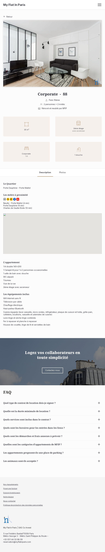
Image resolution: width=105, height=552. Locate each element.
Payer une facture (10, 489)
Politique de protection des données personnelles (23, 505)
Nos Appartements (10, 484)
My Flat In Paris (14, 5)
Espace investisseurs (11, 493)
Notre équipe (8, 497)
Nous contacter (9, 501)
